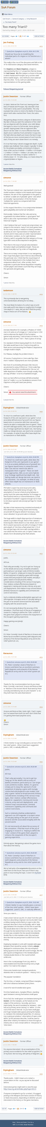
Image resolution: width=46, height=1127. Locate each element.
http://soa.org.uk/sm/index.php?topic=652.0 (20, 1089)
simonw (7, 177)
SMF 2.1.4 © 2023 (18, 1124)
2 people (6, 400)
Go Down (5, 36)
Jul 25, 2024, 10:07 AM (10, 657)
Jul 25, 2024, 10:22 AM (10, 738)
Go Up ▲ (31, 1122)
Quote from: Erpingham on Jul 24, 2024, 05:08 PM (23, 457)
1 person (6, 164)
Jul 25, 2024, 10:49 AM (10, 895)
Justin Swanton (10, 96)
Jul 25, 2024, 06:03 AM (10, 449)
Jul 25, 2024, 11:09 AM (10, 1074)
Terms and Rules (22, 1122)
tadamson (8, 290)
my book (38, 873)
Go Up (4, 1109)
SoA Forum (8, 7)
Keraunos (8, 653)
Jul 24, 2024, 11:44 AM (10, 181)
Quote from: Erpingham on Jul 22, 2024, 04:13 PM (23, 51)
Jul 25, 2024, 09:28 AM (10, 553)
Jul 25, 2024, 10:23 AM (10, 761)
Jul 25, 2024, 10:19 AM (10, 707)
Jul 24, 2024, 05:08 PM (10, 411)
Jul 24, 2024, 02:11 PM (10, 325)
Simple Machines (28, 1124)
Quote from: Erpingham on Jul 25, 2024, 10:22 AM (23, 902)
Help (13, 1122)
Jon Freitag (8, 42)
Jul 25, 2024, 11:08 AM (10, 1045)
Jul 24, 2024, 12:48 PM (10, 294)
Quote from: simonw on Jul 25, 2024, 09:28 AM (22, 662)
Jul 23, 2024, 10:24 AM (10, 100)
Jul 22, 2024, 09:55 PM (10, 46)
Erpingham (8, 407)
